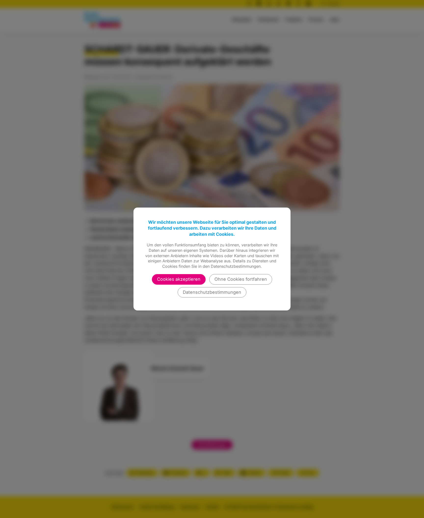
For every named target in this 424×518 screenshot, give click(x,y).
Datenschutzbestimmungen (212, 292)
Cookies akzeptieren (178, 279)
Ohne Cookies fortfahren (240, 279)
